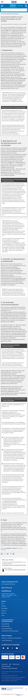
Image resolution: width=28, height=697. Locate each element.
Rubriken (13, 5)
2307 (15, 243)
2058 (17, 280)
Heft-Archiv (20, 5)
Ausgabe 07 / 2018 (10, 548)
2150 (16, 269)
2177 (2, 38)
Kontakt (3, 606)
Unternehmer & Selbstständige (9, 631)
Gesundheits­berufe (6, 628)
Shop (2, 615)
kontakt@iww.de (6, 591)
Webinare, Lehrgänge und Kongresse (11, 638)
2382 (24, 79)
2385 (2, 80)
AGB (10, 664)
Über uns (3, 613)
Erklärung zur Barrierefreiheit (9, 668)
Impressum (4, 664)
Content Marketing (6, 640)
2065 (7, 30)
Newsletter (4, 608)
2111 (12, 454)
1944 (23, 247)
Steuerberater (5, 624)
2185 (23, 458)
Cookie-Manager (6, 666)
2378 (21, 79)
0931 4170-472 (6, 588)
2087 (14, 100)
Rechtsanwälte (5, 626)
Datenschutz (16, 664)
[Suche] (25, 6)
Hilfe (2, 604)
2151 (13, 32)
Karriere (3, 611)
